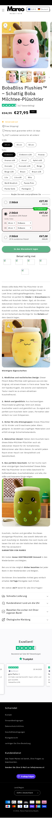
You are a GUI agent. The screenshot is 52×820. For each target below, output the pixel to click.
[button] (3, 10)
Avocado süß (24, 166)
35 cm (19, 145)
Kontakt (8, 715)
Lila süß (18, 177)
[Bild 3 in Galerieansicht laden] (39, 77)
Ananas (41, 155)
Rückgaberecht (11, 738)
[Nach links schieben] (3, 77)
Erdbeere (9, 155)
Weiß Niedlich (11, 183)
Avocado (8, 166)
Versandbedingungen (14, 720)
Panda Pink (29, 183)
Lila (6, 177)
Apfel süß (37, 160)
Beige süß (9, 172)
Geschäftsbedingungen (15, 732)
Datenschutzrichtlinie (14, 726)
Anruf (24, 160)
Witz (30, 177)
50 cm (31, 145)
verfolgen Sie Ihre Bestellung (17, 743)
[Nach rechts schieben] (49, 77)
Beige (39, 166)
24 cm (7, 145)
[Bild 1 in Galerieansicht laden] (12, 77)
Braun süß (36, 172)
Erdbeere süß (25, 155)
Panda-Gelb (10, 189)
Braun (22, 172)
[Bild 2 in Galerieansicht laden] (26, 77)
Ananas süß (10, 160)
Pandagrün (26, 189)
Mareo (22, 811)
